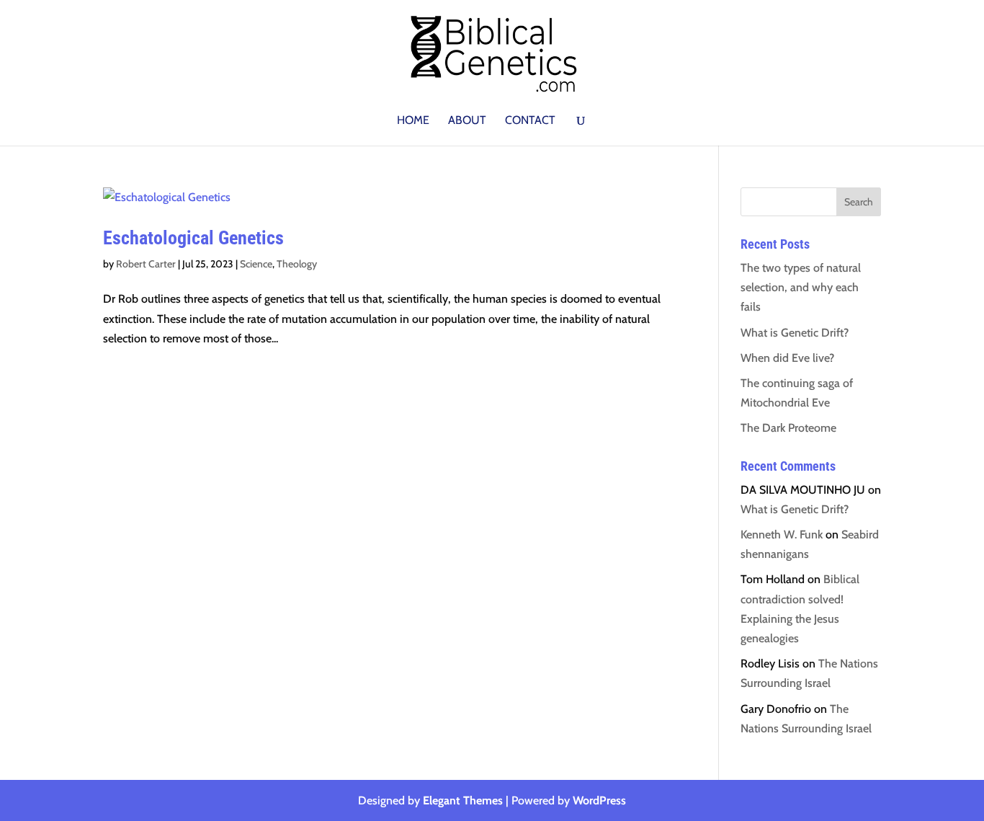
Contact (530, 121)
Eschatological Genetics (193, 238)
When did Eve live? (787, 358)
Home (413, 121)
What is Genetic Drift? (795, 333)
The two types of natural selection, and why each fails (801, 287)
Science (256, 263)
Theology (297, 263)
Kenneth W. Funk (782, 534)
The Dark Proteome (788, 428)
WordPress (599, 800)
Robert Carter (146, 263)
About (467, 121)
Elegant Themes (463, 800)
